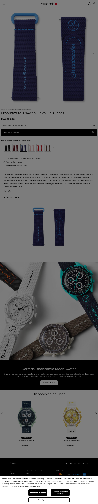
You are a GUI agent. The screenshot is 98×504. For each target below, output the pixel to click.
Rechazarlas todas (38, 492)
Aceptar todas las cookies (60, 492)
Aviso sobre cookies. (31, 486)
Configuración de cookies (49, 500)
